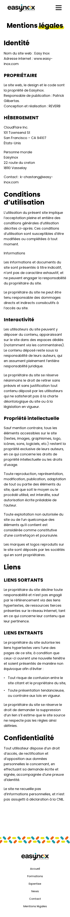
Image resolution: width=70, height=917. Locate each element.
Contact (35, 899)
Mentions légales (35, 906)
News (35, 891)
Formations (35, 876)
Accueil (35, 869)
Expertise (35, 884)
